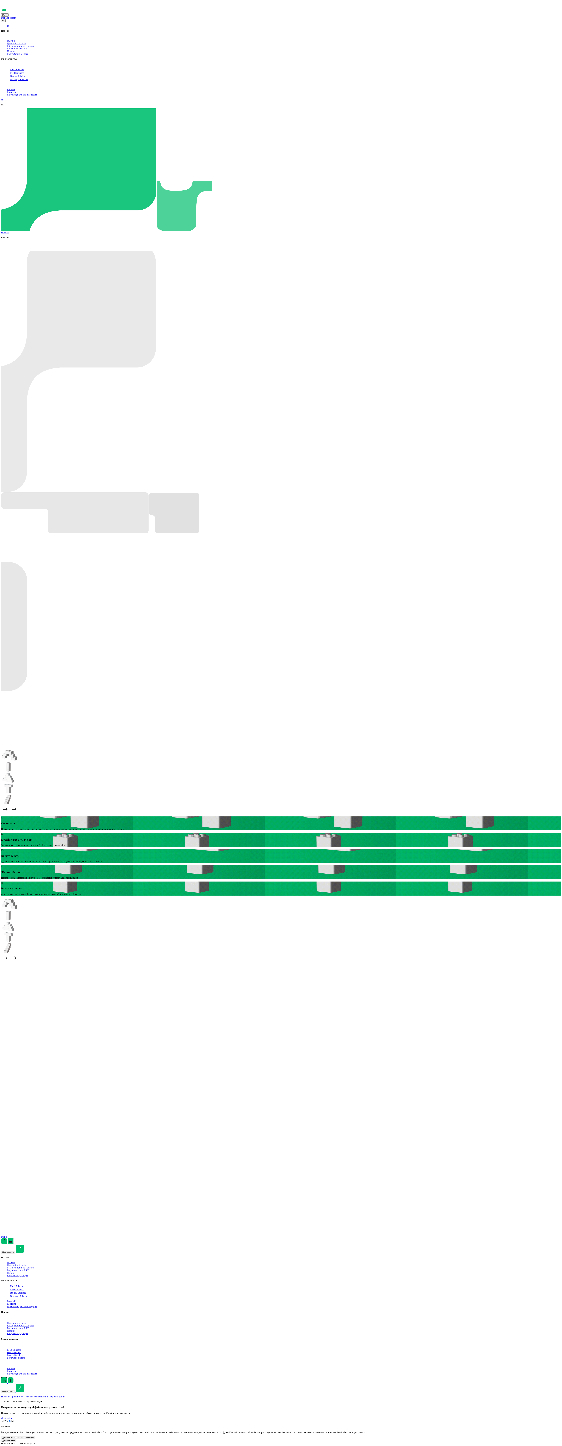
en (8, 26)
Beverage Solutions (19, 79)
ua (3, 21)
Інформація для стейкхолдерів (22, 94)
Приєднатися (8, 1252)
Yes (6, 1421)
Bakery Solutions (18, 76)
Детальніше (7, 1120)
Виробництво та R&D (18, 48)
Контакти (12, 92)
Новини (11, 51)
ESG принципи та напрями (20, 46)
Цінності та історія (16, 43)
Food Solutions (17, 69)
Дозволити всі (8, 1441)
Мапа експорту (8, 18)
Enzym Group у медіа (17, 54)
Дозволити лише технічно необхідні (18, 1437)
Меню (4, 15)
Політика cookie (32, 1396)
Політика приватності (12, 1396)
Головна (11, 40)
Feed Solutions (17, 73)
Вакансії (11, 89)
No (12, 1421)
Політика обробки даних (52, 1396)
